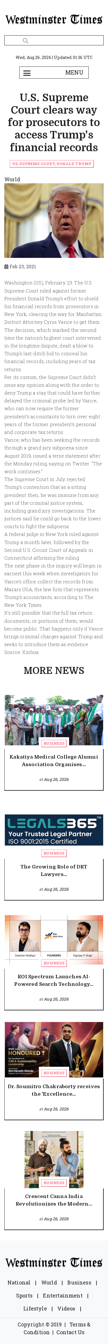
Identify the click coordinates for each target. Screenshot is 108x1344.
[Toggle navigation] (27, 72)
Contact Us (70, 1332)
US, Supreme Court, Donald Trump (52, 163)
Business (53, 743)
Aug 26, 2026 (56, 779)
